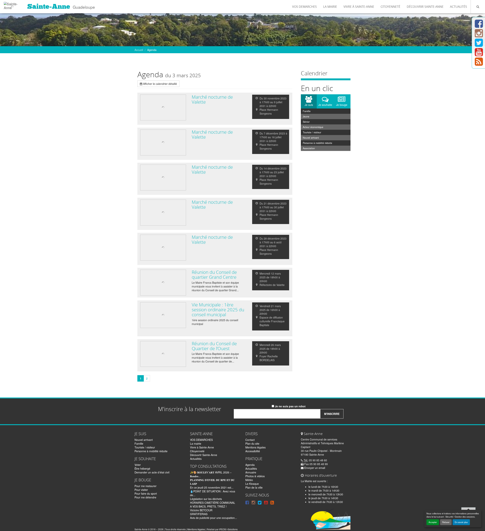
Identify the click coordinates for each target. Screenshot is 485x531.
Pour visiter (141, 490)
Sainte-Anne (48, 6)
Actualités (458, 7)
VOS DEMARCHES (304, 7)
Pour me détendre (145, 497)
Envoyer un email (314, 468)
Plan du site (252, 443)
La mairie (330, 7)
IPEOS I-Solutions (228, 529)
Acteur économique (313, 127)
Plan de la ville (254, 487)
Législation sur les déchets (206, 499)
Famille (307, 111)
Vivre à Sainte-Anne (358, 7)
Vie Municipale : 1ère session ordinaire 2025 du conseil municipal (218, 310)
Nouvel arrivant (311, 137)
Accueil (139, 50)
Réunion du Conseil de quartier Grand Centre (214, 274)
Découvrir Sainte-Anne (425, 7)
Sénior (306, 121)
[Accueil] (12, 4)
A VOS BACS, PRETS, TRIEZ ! (208, 506)
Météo (249, 480)
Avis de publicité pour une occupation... (213, 518)
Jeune (306, 116)
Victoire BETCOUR (201, 510)
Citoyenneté (390, 7)
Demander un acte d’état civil (152, 472)
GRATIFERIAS (198, 514)
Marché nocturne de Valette (212, 99)
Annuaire (250, 472)
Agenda (250, 465)
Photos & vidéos (255, 476)
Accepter (433, 522)
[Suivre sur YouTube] (479, 54)
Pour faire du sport (146, 493)
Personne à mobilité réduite (317, 143)
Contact (250, 440)
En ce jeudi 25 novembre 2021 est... (211, 487)
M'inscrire (332, 414)
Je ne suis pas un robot (290, 406)
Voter (138, 465)
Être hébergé (142, 468)
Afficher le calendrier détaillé (159, 84)
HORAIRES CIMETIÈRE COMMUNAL (212, 502)
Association (309, 148)
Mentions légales (255, 447)
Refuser (446, 522)
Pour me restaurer (145, 486)
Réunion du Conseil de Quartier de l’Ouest (214, 345)
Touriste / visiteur (312, 132)
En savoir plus (461, 522)
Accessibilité (252, 451)
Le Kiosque (252, 484)
